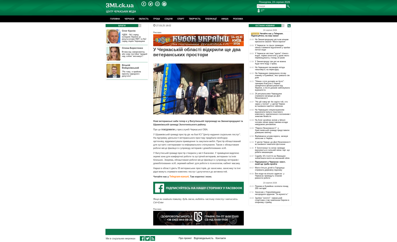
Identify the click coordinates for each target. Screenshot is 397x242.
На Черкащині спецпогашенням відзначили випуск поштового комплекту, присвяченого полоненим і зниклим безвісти (272, 113)
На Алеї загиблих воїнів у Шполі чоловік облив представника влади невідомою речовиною (271, 122)
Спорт (180, 19)
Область (144, 19)
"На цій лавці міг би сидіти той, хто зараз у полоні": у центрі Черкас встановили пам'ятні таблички (271, 104)
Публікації (211, 19)
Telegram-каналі (179, 176)
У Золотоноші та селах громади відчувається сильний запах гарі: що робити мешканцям (272, 150)
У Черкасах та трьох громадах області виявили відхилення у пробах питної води (272, 47)
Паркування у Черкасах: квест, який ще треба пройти (270, 163)
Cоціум (169, 19)
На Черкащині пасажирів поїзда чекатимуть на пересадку (270, 68)
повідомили (168, 129)
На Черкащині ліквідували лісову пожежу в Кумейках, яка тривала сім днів (272, 75)
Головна (115, 19)
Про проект (185, 238)
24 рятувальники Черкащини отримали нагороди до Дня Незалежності (268, 96)
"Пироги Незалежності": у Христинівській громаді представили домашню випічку (272, 130)
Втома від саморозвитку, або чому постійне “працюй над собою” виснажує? (134, 54)
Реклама (238, 19)
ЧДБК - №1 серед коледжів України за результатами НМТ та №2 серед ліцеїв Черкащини (134, 38)
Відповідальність (203, 238)
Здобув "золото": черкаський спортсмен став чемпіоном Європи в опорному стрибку (272, 200)
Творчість (195, 19)
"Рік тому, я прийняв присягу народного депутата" (131, 74)
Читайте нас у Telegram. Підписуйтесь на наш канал (267, 34)
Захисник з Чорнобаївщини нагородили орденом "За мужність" (271, 193)
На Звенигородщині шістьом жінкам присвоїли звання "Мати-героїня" (271, 40)
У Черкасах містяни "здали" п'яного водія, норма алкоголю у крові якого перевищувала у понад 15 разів (272, 55)
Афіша (224, 19)
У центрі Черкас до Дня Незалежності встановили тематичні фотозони (272, 143)
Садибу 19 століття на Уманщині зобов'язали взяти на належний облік (272, 157)
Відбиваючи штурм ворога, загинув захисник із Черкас (271, 137)
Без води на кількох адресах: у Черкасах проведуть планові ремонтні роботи (269, 176)
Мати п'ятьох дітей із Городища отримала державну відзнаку (269, 169)
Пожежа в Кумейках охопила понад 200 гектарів (271, 187)
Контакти (221, 238)
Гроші (156, 19)
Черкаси (129, 19)
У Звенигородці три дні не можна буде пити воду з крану (270, 62)
